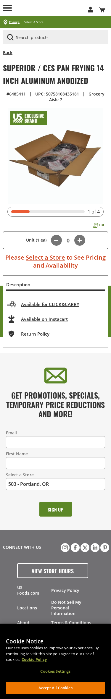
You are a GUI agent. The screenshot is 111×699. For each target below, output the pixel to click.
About (23, 622)
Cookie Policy (34, 659)
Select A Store (34, 22)
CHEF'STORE (49, 8)
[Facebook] (74, 547)
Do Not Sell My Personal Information (66, 607)
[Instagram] (64, 547)
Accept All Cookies (55, 687)
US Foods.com (28, 590)
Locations (27, 608)
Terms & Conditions (71, 622)
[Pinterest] (104, 547)
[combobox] (55, 37)
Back (7, 52)
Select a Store (45, 257)
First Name (17, 454)
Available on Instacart (44, 319)
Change (14, 22)
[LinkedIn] (94, 547)
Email (11, 433)
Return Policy (35, 334)
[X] (84, 547)
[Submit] (10, 37)
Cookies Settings (55, 671)
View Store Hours (53, 570)
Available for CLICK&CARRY (50, 304)
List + (103, 225)
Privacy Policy (65, 590)
